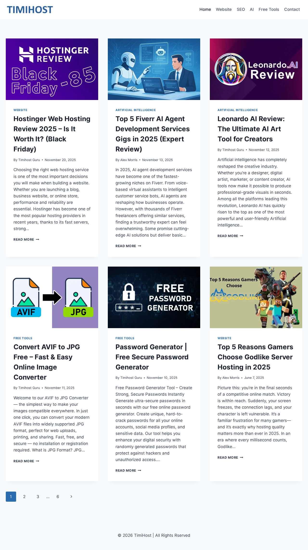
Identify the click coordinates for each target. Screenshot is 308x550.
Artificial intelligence (136, 110)
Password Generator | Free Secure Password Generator (152, 357)
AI (252, 9)
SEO (241, 9)
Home (205, 9)
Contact (292, 9)
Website (224, 9)
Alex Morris (128, 160)
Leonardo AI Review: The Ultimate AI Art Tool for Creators (251, 129)
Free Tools (269, 9)
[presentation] (52, 69)
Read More (26, 239)
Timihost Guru (29, 160)
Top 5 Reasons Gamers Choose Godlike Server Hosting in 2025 (255, 357)
